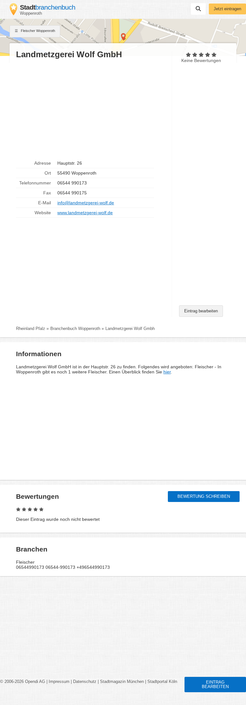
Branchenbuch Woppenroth (75, 328)
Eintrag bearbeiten (201, 311)
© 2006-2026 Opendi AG (22, 681)
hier (167, 371)
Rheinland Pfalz (30, 328)
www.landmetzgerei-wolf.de (85, 212)
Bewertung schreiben (203, 496)
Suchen (198, 9)
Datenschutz (84, 681)
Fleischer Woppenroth (37, 31)
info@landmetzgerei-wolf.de (85, 202)
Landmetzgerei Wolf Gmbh (130, 328)
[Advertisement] (90, 109)
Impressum (59, 681)
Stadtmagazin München (122, 681)
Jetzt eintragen (227, 9)
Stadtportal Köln (162, 681)
